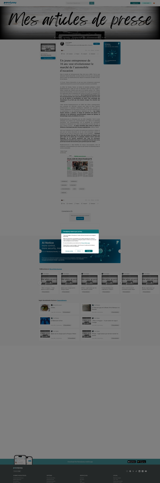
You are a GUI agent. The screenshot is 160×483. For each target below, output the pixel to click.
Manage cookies (69, 251)
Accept (88, 251)
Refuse (79, 251)
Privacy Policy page (85, 243)
